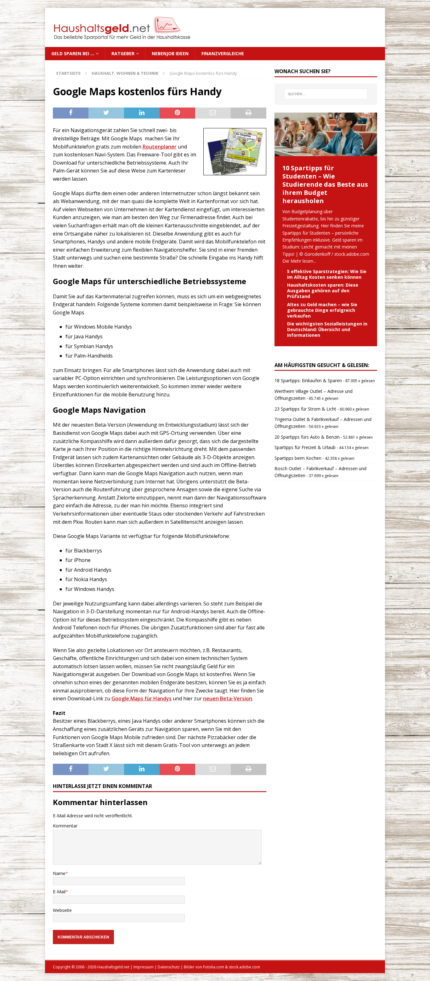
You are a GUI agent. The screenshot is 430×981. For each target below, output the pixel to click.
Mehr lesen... (303, 261)
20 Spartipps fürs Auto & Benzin (307, 437)
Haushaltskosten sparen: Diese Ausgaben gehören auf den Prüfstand (322, 290)
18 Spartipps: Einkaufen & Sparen (308, 380)
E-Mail (59, 892)
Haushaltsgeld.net (113, 967)
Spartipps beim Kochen (297, 458)
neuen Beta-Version (227, 698)
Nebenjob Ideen (170, 53)
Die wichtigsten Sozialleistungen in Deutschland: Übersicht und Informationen (327, 329)
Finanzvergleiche (222, 53)
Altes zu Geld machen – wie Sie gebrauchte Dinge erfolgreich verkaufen (322, 310)
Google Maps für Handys (141, 698)
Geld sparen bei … (72, 53)
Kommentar (65, 826)
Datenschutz (169, 967)
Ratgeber (122, 53)
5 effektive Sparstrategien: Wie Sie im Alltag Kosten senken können (326, 274)
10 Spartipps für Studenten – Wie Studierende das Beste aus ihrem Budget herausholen (325, 184)
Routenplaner (160, 146)
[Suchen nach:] (326, 94)
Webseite (62, 910)
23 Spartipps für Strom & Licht (305, 409)
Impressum (143, 967)
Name (59, 873)
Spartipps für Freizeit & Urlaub (305, 447)
